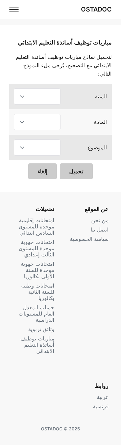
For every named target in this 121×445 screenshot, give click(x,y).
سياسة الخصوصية (89, 239)
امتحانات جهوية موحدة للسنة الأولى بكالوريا (37, 270)
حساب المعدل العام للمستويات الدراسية (36, 313)
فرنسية (101, 406)
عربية (103, 397)
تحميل (76, 171)
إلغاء (42, 171)
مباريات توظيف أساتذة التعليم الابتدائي (37, 344)
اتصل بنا (100, 230)
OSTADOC (96, 9)
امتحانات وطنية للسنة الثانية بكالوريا (37, 292)
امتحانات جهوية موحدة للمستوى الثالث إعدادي (36, 248)
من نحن (100, 220)
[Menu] (14, 9)
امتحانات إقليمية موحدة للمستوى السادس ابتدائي (36, 226)
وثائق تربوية (41, 329)
